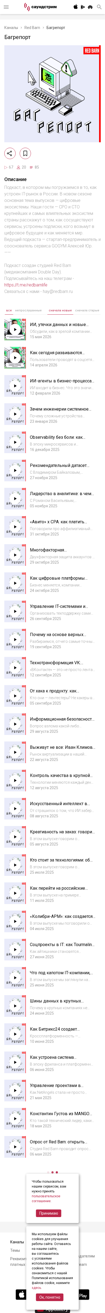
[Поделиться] (10, 153)
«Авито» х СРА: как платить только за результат (57, 524)
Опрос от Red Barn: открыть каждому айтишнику (57, 1144)
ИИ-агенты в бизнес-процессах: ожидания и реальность (62, 383)
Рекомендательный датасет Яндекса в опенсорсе (58, 468)
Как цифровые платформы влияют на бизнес (57, 581)
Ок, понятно (49, 1297)
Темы (15, 1250)
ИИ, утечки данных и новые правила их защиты (58, 327)
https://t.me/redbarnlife (25, 285)
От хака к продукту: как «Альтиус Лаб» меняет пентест (60, 693)
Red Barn (32, 27)
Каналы (11, 27)
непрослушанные (28, 310)
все (9, 310)
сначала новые (60, 310)
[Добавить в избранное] (25, 153)
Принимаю (48, 1213)
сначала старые (87, 310)
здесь (36, 1288)
